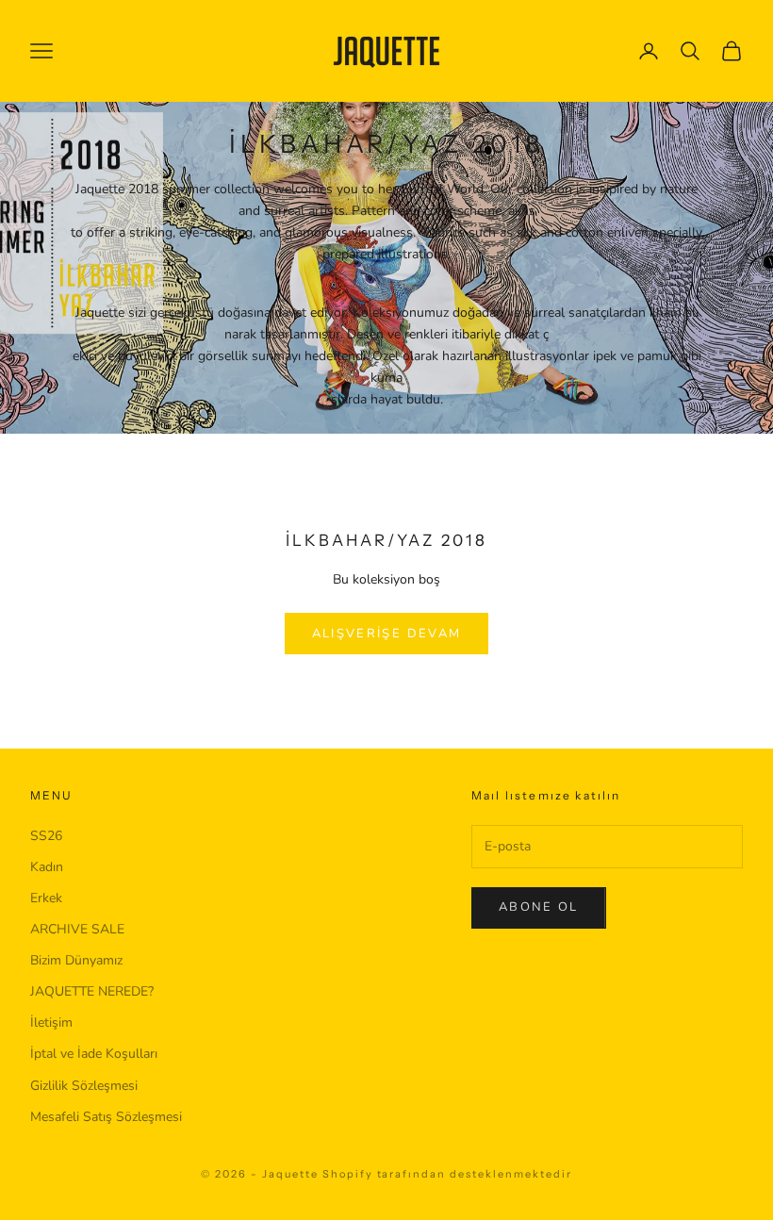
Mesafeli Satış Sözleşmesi (106, 1117)
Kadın (46, 867)
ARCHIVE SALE (77, 929)
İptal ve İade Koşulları (93, 1054)
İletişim (51, 1022)
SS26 (46, 836)
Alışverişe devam (386, 633)
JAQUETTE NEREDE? (92, 991)
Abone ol (539, 907)
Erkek (46, 898)
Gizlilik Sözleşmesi (84, 1086)
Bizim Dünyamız (76, 960)
